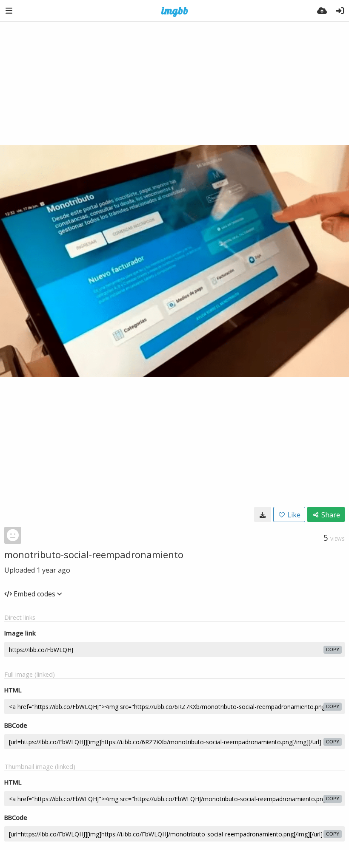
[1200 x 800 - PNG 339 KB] (262, 514)
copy (332, 649)
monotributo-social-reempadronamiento (93, 554)
